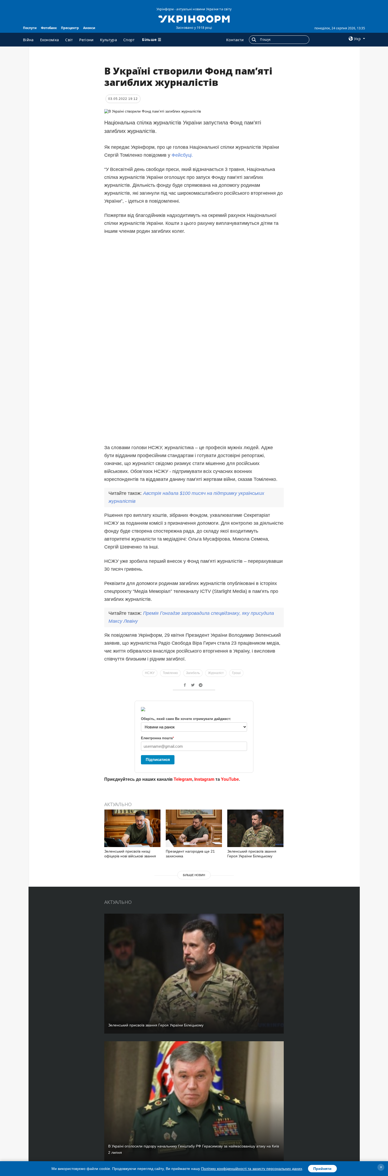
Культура (108, 39)
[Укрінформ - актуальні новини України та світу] (193, 18)
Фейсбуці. (182, 155)
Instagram (204, 779)
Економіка (49, 39)
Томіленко (170, 673)
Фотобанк (49, 28)
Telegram (183, 779)
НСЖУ (150, 673)
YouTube (230, 779)
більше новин (194, 875)
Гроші (236, 673)
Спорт (129, 39)
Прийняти (322, 1168)
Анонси (89, 28)
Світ (69, 39)
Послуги (30, 28)
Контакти (235, 39)
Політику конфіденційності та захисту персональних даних (251, 1168)
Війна (28, 39)
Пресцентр (70, 28)
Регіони (86, 39)
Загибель (193, 673)
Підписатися (158, 759)
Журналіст (216, 673)
